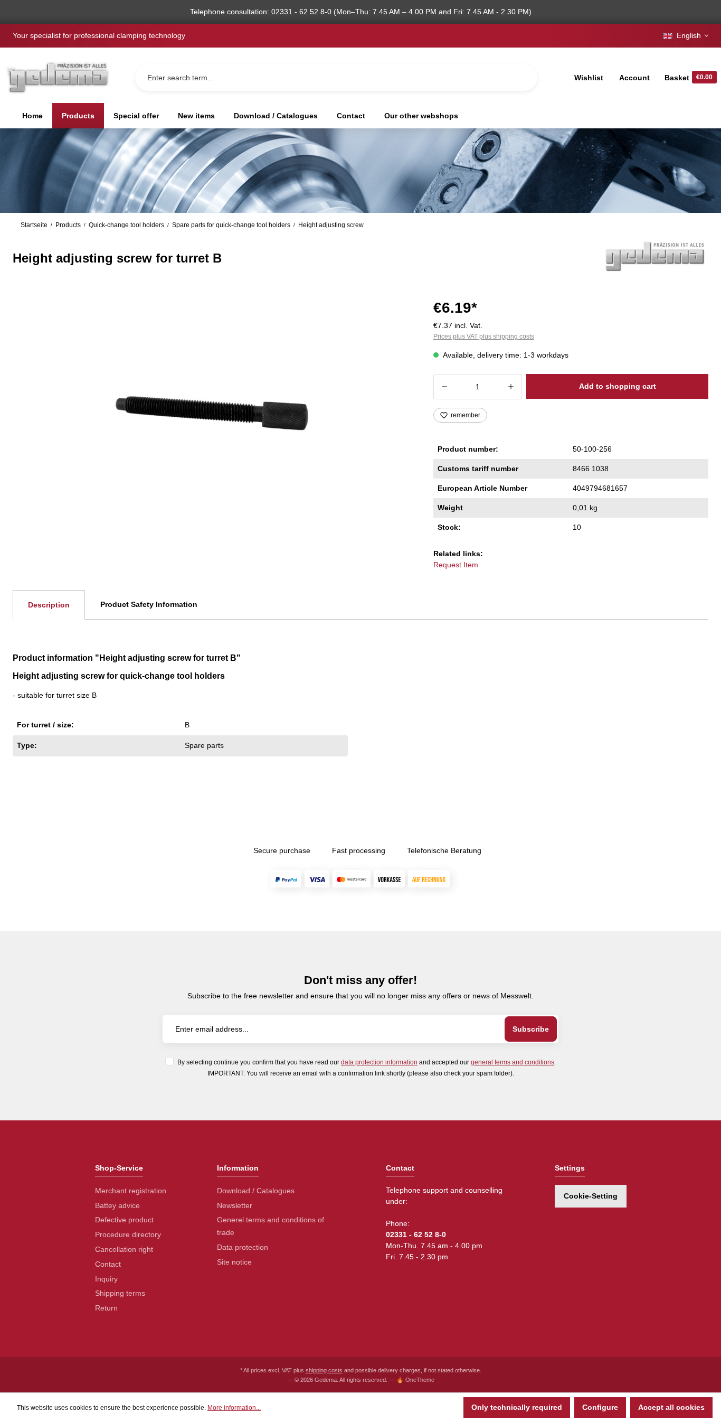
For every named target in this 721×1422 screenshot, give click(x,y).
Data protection (242, 1247)
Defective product (124, 1219)
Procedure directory (128, 1234)
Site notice (234, 1262)
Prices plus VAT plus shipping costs (483, 336)
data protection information (379, 1062)
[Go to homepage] (57, 77)
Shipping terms (120, 1293)
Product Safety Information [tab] (148, 604)
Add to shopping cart (617, 386)
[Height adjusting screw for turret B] (210, 409)
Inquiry (106, 1279)
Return (106, 1308)
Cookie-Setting (591, 1196)
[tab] (49, 605)
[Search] (521, 77)
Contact (108, 1264)
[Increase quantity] (511, 386)
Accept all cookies (671, 1407)
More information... (234, 1407)
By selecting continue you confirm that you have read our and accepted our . (366, 1062)
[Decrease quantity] (444, 386)
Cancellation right (124, 1249)
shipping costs (324, 1370)
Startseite (34, 225)
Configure (600, 1407)
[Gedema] (655, 255)
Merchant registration (130, 1190)
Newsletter (234, 1205)
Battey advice (117, 1205)
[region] (210, 408)
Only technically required (516, 1407)
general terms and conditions (512, 1062)
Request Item (455, 564)
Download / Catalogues (256, 1190)
